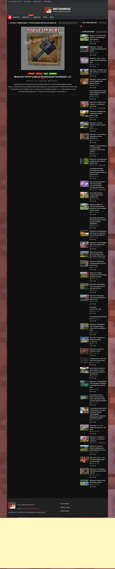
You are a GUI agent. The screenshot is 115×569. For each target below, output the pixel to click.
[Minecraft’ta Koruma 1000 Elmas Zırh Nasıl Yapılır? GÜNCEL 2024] (84, 161)
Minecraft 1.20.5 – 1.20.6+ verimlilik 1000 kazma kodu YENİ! (98, 60)
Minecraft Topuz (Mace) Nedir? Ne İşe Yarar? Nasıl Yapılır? (98, 471)
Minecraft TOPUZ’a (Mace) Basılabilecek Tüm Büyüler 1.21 (42, 77)
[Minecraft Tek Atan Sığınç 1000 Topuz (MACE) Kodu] (84, 245)
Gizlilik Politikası (47, 1)
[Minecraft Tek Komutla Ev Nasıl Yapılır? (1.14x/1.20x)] (84, 72)
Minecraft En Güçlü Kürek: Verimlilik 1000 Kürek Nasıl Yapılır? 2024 (97, 448)
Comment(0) (53, 80)
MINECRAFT (26, 17)
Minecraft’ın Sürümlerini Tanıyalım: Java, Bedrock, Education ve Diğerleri (98, 233)
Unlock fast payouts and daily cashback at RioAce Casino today (98, 92)
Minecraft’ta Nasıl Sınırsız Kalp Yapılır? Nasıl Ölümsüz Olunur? (98, 274)
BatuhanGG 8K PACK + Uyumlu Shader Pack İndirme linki (96, 195)
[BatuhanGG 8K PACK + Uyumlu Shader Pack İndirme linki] (84, 195)
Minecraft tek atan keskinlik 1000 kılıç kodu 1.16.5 (97, 124)
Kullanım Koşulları (37, 1)
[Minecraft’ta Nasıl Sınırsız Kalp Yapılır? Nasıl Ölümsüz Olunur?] (84, 275)
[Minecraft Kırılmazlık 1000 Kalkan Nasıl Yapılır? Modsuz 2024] (84, 263)
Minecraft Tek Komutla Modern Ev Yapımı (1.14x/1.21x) (97, 339)
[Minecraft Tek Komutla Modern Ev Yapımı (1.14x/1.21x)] (84, 340)
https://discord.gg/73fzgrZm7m (30, 508)
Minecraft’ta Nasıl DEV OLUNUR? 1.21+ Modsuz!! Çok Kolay (97, 439)
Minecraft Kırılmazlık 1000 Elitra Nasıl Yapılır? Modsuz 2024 (98, 297)
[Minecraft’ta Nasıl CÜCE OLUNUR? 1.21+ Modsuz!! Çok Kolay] (84, 104)
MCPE (51, 17)
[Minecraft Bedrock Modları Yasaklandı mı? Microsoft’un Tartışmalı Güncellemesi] (84, 206)
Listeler (39, 73)
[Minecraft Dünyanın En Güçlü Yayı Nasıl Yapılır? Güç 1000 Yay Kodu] (84, 286)
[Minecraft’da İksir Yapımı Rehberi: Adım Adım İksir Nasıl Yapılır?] (84, 37)
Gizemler (31, 73)
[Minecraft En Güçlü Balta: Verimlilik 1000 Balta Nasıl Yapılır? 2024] (84, 254)
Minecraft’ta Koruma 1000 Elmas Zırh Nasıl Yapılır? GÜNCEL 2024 (98, 161)
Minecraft (53, 73)
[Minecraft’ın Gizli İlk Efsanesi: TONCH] (84, 351)
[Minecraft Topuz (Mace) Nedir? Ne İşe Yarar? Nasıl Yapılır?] (84, 471)
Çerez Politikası (27, 1)
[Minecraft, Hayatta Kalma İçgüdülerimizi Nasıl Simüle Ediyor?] (84, 81)
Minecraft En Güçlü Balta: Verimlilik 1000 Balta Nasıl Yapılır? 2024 (97, 254)
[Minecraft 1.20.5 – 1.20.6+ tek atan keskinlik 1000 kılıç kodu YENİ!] (84, 460)
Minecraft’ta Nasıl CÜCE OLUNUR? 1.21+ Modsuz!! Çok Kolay (98, 104)
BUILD (45, 17)
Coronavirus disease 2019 (98, 316)
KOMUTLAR (37, 17)
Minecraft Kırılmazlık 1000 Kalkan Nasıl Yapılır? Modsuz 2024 (98, 263)
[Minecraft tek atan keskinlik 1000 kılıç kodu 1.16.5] (84, 125)
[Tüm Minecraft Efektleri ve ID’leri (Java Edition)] (84, 361)
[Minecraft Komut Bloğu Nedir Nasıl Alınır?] (84, 482)
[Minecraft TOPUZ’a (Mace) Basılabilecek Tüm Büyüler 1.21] (42, 48)
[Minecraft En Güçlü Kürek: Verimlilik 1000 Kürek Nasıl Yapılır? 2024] (84, 448)
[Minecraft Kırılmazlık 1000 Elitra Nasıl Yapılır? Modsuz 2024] (84, 298)
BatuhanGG (61, 8)
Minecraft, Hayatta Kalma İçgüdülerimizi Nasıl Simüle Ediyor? (98, 81)
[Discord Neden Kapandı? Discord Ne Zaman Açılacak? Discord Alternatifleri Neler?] (84, 184)
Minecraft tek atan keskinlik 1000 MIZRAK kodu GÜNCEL (98, 49)
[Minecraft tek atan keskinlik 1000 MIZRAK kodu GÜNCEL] (84, 49)
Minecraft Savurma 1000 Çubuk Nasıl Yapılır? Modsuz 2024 (97, 113)
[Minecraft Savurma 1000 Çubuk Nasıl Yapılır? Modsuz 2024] (84, 113)
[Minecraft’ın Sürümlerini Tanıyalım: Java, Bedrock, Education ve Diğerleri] (84, 233)
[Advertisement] (57, 543)
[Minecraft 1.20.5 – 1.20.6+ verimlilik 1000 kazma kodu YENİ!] (84, 60)
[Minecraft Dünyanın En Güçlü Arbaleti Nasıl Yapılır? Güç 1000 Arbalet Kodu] (84, 326)
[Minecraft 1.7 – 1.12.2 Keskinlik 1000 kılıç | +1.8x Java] (84, 427)
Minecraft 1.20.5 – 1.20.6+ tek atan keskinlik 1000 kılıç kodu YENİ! (97, 459)
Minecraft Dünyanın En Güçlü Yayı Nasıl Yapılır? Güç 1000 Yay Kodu (97, 286)
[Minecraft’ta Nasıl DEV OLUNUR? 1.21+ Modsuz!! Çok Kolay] (84, 439)
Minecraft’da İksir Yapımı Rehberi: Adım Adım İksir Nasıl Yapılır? (98, 37)
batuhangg (44, 80)
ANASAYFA (16, 17)
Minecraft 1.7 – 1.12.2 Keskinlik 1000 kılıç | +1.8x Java (98, 427)
